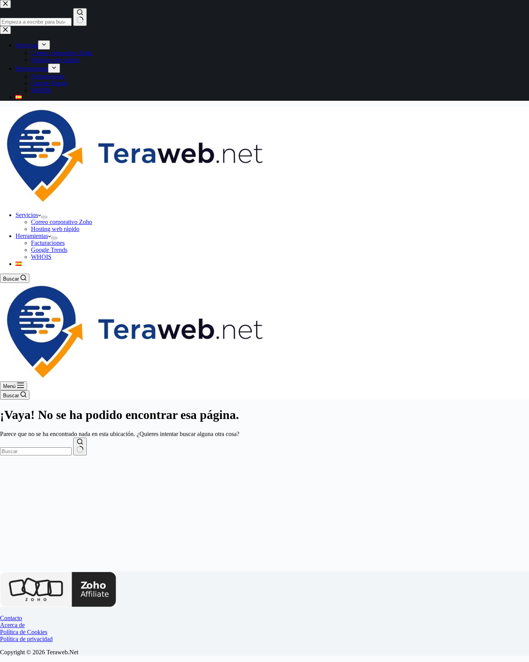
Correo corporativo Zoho (61, 222)
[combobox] (36, 451)
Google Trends (49, 250)
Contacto (11, 618)
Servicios (26, 215)
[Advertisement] (264, 513)
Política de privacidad (26, 639)
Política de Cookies (23, 632)
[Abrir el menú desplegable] (44, 217)
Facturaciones (48, 243)
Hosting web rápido (55, 229)
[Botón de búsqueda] (80, 446)
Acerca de (12, 625)
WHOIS (41, 256)
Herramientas (31, 236)
